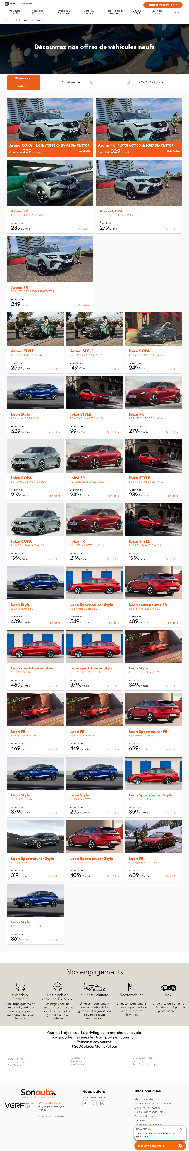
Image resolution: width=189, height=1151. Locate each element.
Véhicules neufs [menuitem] (14, 12)
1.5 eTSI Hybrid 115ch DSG (144, 672)
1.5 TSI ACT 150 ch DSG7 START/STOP (145, 145)
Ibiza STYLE (80, 415)
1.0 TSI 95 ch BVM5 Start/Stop (28, 482)
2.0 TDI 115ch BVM (21, 799)
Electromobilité (131, 995)
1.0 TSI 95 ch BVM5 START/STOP (89, 355)
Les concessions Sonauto (149, 1125)
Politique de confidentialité (150, 1112)
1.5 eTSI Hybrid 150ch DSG (144, 609)
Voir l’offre (85, 151)
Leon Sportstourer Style (91, 605)
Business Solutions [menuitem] (157, 12)
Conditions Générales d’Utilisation (153, 1103)
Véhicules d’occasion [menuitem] (37, 12)
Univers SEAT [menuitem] (137, 12)
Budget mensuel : (71, 82)
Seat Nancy (77, 1064)
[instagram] (95, 1103)
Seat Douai (14, 1065)
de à (150, 82)
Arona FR (106, 146)
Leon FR (18, 732)
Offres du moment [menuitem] (88, 12)
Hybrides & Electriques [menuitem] (64, 12)
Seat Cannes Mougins (145, 1064)
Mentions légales (144, 1099)
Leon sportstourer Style (32, 668)
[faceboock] (86, 1103)
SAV (168, 995)
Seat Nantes (77, 1061)
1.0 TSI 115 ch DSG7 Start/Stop (28, 215)
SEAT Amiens (15, 1059)
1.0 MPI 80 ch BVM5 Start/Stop (88, 418)
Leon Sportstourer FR (148, 732)
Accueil (9, 20)
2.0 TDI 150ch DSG (22, 609)
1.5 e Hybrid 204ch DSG (143, 863)
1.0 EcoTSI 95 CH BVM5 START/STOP (63, 145)
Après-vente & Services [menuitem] (114, 12)
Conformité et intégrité (147, 1108)
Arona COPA (20, 146)
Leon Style (20, 415)
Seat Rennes (77, 1058)
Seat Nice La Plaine (144, 1061)
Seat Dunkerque (17, 1062)
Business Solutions (94, 995)
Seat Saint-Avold (142, 1058)
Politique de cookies (146, 1116)
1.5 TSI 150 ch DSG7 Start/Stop (146, 418)
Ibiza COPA (139, 351)
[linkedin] (103, 1103)
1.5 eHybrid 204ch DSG (25, 418)
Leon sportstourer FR (148, 605)
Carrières (140, 1120)
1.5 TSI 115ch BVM (80, 799)
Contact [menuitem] (176, 12)
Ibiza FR (136, 415)
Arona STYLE (22, 351)
